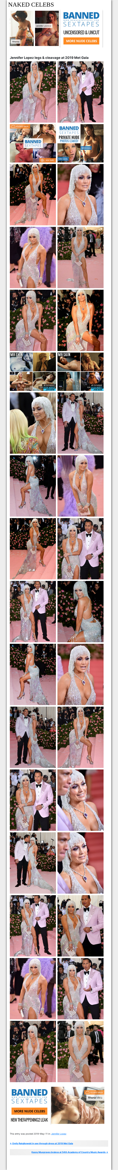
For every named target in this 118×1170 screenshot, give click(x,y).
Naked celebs (31, 4)
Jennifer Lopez (58, 1133)
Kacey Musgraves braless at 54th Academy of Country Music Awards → (69, 1152)
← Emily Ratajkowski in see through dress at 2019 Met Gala (41, 1143)
